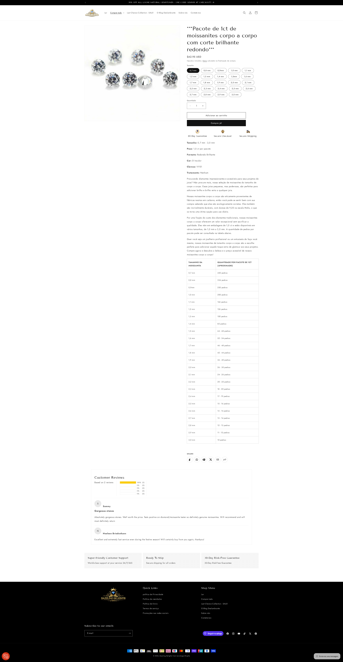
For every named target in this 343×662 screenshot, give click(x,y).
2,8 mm (207, 94)
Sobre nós (205, 613)
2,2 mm (193, 88)
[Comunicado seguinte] (258, 2)
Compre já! (216, 123)
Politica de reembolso (152, 599)
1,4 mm (220, 76)
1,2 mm (193, 76)
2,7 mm (193, 94)
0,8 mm (207, 70)
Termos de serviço (151, 608)
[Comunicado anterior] (85, 2)
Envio (205, 61)
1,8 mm (206, 82)
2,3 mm (207, 88)
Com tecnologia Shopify (181, 656)
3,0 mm (235, 94)
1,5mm (234, 76)
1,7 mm (193, 82)
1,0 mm (234, 70)
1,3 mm (207, 76)
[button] (117, 13)
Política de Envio (150, 603)
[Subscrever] (130, 633)
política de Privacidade (153, 594)
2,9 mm (221, 94)
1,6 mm (247, 76)
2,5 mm (235, 88)
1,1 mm (248, 70)
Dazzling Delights (166, 656)
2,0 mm (234, 82)
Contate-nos (206, 617)
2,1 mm (248, 82)
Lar (202, 594)
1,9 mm (220, 82)
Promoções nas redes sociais (155, 613)
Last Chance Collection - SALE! (214, 603)
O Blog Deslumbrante (210, 608)
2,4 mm (221, 88)
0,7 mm (193, 70)
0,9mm (221, 70)
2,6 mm (249, 88)
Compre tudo (207, 599)
